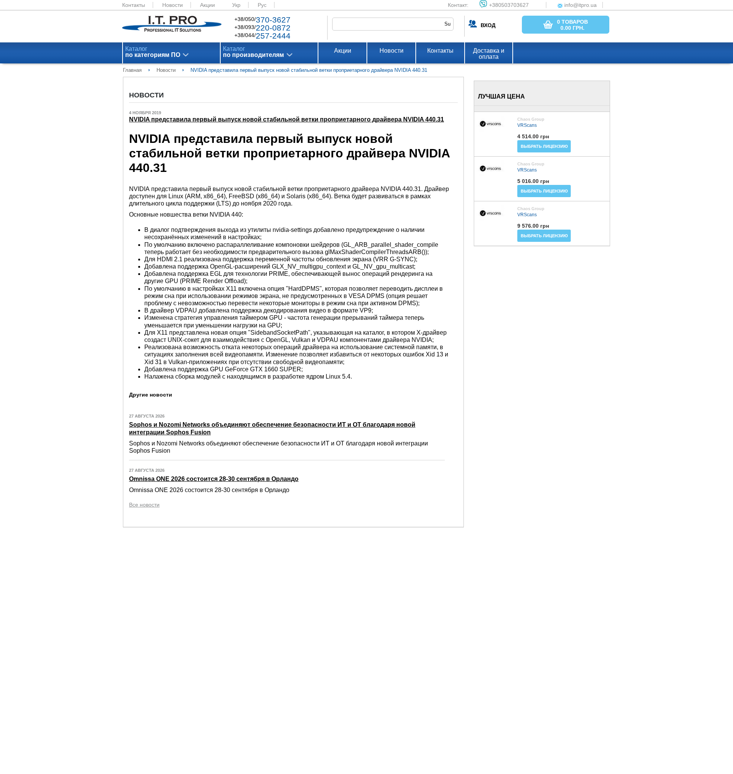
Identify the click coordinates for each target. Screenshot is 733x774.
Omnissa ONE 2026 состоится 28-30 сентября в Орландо (214, 479)
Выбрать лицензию (544, 146)
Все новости (144, 505)
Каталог (152, 52)
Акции (207, 5)
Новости (172, 5)
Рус (262, 5)
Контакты (133, 5)
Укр (236, 5)
